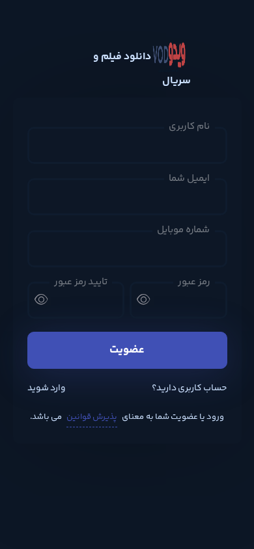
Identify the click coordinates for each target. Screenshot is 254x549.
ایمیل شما (189, 179)
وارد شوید (46, 388)
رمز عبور (194, 282)
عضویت (127, 349)
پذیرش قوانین (91, 416)
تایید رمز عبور (80, 282)
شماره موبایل (183, 230)
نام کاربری (189, 127)
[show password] (143, 299)
